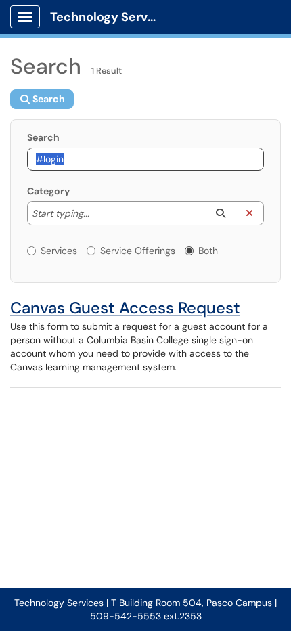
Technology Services (109, 17)
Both (208, 250)
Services (59, 250)
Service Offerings (137, 250)
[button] (220, 213)
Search (43, 137)
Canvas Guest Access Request (125, 307)
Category (48, 191)
